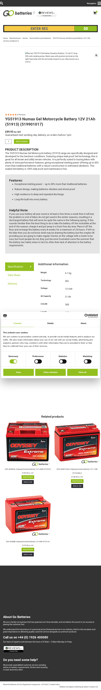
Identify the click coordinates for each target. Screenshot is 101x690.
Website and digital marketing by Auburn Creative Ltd (79, 687)
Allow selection (51, 372)
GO (86, 28)
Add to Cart (28, 482)
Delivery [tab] (12, 283)
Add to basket (21, 141)
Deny (18, 372)
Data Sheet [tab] (14, 275)
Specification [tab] (15, 266)
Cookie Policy (55, 684)
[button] (96, 55)
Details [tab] (50, 323)
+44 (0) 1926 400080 (33, 637)
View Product (28, 477)
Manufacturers (15, 38)
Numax (25, 38)
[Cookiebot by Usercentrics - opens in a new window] (86, 316)
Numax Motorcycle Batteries (40, 38)
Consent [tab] (17, 323)
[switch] (38, 361)
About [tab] (83, 323)
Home (5, 38)
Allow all (82, 372)
